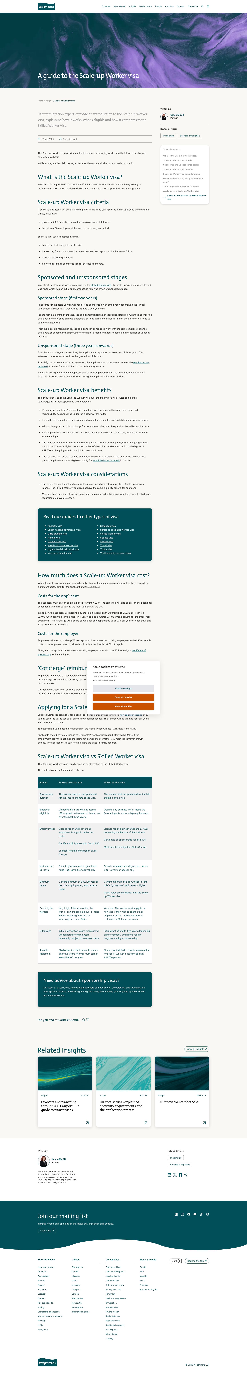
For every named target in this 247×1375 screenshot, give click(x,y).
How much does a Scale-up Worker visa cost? (183, 180)
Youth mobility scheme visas (115, 553)
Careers (180, 6)
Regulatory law (112, 1320)
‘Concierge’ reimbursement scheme (181, 186)
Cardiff (75, 1271)
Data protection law (115, 1285)
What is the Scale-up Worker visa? (180, 156)
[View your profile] (208, 6)
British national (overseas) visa (64, 529)
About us (169, 6)
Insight (44, 1095)
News (142, 1280)
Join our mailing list (148, 1289)
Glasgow (76, 1276)
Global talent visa (57, 541)
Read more (87, 1122)
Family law (110, 1294)
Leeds (74, 1280)
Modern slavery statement (50, 1316)
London (75, 1294)
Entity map (43, 1329)
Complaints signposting (49, 1311)
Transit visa (106, 545)
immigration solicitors (82, 987)
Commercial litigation (115, 1271)
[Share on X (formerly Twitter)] (175, 1175)
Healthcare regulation (116, 1298)
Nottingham (77, 1307)
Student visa (106, 541)
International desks (80, 1311)
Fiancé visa (54, 537)
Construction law (113, 1276)
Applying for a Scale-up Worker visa (181, 191)
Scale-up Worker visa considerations (181, 174)
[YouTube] (195, 1214)
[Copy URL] (186, 1175)
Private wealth (112, 1311)
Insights (132, 6)
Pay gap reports (45, 1303)
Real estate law (113, 1316)
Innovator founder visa (60, 553)
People (158, 6)
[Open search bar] (201, 6)
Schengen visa (108, 525)
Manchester (77, 1298)
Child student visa (57, 533)
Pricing (41, 1307)
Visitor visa (106, 549)
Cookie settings (123, 688)
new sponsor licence (131, 714)
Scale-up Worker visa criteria (177, 160)
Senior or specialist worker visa (117, 529)
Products (42, 1289)
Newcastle (77, 1303)
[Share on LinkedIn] (169, 1175)
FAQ (142, 1271)
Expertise (105, 6)
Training (109, 1338)
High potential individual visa (63, 549)
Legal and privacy (46, 1267)
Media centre (145, 6)
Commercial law (113, 1267)
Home (40, 101)
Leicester (76, 1285)
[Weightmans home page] (47, 1362)
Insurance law (112, 1307)
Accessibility (43, 1276)
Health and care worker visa (63, 545)
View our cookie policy (104, 679)
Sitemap (41, 1320)
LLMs (40, 1325)
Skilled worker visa (110, 533)
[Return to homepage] (46, 6)
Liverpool (76, 1289)
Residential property (115, 1325)
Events (143, 1267)
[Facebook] (188, 1214)
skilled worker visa (101, 285)
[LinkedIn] (176, 1214)
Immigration (111, 1303)
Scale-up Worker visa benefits (178, 169)
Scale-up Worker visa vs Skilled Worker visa (186, 197)
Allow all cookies (123, 706)
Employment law (113, 1289)
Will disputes (111, 1329)
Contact (41, 1298)
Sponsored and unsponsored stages (181, 165)
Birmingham (77, 1267)
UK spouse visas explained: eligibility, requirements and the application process (121, 1106)
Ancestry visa (55, 525)
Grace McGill (177, 114)
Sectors (41, 1280)
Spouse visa (106, 537)
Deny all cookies (123, 697)
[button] (47, 1230)
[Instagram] (182, 1214)
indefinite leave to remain (106, 460)
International (119, 6)
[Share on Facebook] (180, 1175)
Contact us (193, 6)
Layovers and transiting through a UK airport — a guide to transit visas (60, 1106)
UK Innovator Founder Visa (178, 1102)
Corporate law (112, 1280)
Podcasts (144, 1285)
